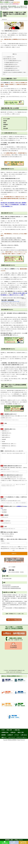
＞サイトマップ (11, 737)
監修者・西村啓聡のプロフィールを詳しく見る (15, 613)
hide (15, 54)
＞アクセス (16, 734)
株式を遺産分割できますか (10, 68)
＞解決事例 (3, 734)
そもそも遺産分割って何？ (9, 56)
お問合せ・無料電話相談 (14, 633)
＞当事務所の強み (4, 732)
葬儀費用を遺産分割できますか (11, 66)
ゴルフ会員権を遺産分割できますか (12, 60)
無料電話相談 (24, 841)
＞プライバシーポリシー (21, 737)
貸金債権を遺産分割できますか (11, 70)
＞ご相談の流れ (16, 729)
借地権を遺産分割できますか (11, 62)
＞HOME (3, 729)
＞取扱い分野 (9, 729)
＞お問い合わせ (23, 734)
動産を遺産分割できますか (10, 64)
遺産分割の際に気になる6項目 (9, 58)
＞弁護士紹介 (13, 732)
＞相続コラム (4, 737)
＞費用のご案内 (20, 732)
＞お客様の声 (10, 734)
